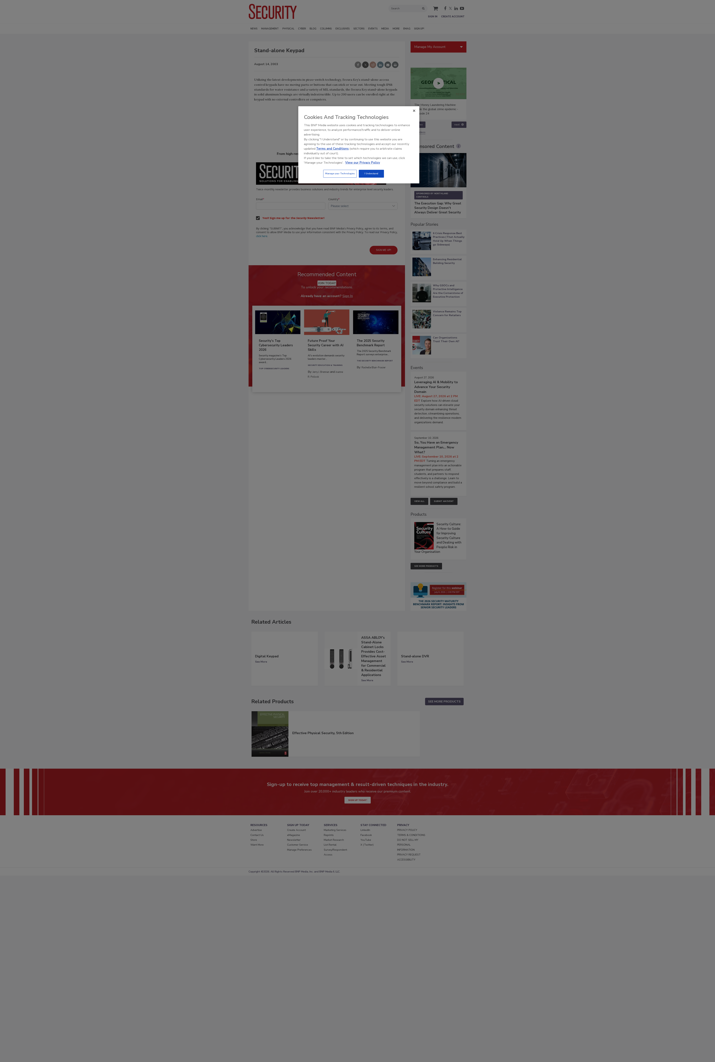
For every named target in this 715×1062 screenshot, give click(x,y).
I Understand (371, 173)
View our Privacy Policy (362, 162)
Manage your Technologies (340, 173)
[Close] (414, 111)
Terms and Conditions (332, 148)
